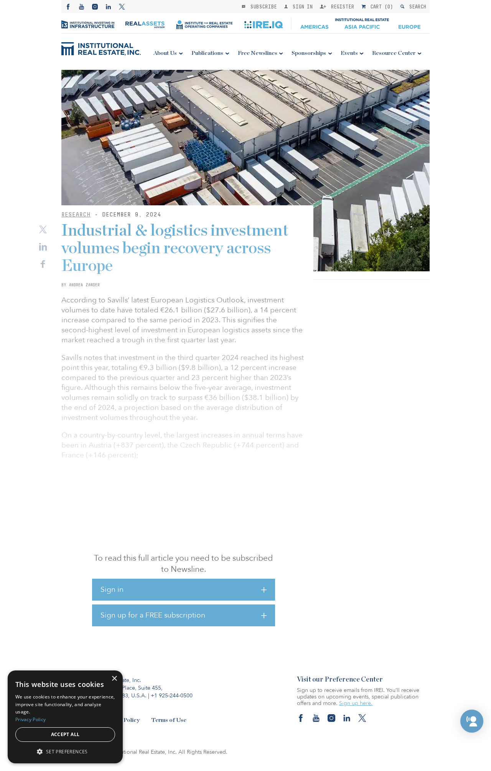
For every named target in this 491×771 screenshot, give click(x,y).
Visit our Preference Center (340, 679)
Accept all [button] (65, 734)
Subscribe (262, 6)
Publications (207, 53)
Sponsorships (309, 53)
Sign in (112, 589)
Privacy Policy (30, 719)
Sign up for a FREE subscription (153, 615)
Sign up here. (355, 703)
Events (349, 53)
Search (416, 6)
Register (341, 6)
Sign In (301, 6)
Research (76, 214)
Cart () (380, 6)
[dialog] (65, 716)
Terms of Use (168, 720)
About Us (165, 53)
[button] (471, 721)
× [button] (114, 679)
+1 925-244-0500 (172, 695)
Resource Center (393, 53)
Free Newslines (257, 53)
